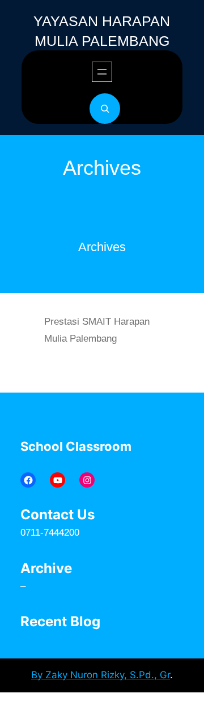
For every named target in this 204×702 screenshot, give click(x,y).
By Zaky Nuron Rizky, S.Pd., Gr (100, 675)
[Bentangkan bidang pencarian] (105, 108)
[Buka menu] (102, 72)
